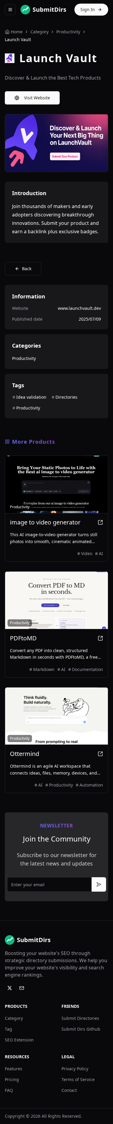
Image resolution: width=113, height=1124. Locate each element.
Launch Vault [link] (18, 39)
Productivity (68, 32)
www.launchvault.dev (79, 308)
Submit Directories (80, 1018)
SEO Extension (19, 1040)
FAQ (9, 1090)
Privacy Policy (74, 1068)
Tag (8, 1029)
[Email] (22, 988)
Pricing (12, 1079)
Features (13, 1068)
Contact (69, 1090)
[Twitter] (9, 988)
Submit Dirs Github (80, 1029)
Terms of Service (78, 1079)
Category (14, 1018)
